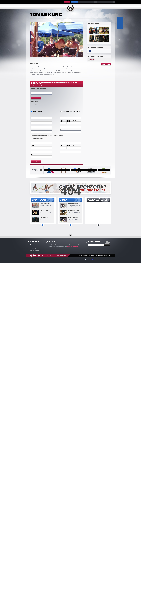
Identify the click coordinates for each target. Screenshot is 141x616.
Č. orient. (68, 120)
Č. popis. (62, 121)
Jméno (32, 140)
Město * (61, 125)
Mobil (35, 125)
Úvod (31, 16)
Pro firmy (78, 6)
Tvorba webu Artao (106, 259)
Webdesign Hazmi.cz (86, 259)
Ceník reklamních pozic (93, 255)
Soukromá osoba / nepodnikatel (71, 111)
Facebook (31, 256)
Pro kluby (52, 6)
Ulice (61, 140)
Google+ (34, 256)
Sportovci (39, 199)
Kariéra (110, 255)
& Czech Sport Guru (97, 259)
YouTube (39, 256)
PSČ (76, 120)
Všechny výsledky (106, 64)
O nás (93, 6)
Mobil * (32, 125)
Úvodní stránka (79, 255)
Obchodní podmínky (103, 255)
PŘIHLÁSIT (36, 98)
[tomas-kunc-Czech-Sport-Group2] (94, 30)
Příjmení (32, 145)
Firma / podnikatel (38, 111)
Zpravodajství (86, 6)
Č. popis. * (62, 120)
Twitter (36, 256)
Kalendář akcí (97, 199)
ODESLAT (36, 161)
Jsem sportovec (31, 6)
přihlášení (68, 1)
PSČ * (74, 120)
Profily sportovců (43, 6)
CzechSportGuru (71, 8)
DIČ (61, 129)
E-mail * (32, 120)
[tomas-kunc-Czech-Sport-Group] (94, 38)
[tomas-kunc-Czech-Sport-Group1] (104, 30)
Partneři (85, 255)
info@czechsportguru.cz (34, 250)
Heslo (32, 91)
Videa (63, 199)
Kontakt (97, 6)
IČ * (31, 129)
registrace (75, 1)
